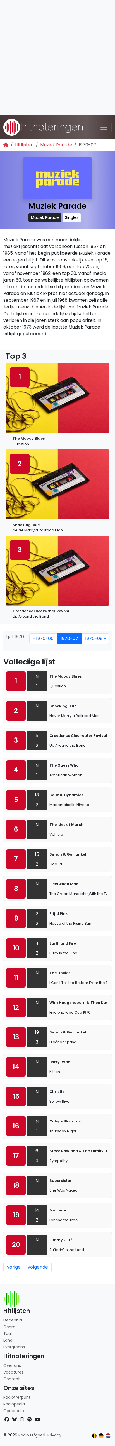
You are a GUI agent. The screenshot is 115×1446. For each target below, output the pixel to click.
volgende (38, 1267)
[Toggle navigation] (104, 127)
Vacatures (13, 1372)
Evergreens (14, 1347)
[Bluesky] (14, 1419)
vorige (14, 1267)
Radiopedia (14, 1404)
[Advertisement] (57, 57)
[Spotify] (29, 1419)
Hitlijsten (24, 145)
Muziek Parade (56, 145)
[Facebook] (6, 1419)
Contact (11, 1379)
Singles (71, 217)
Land (8, 1340)
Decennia (12, 1320)
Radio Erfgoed (31, 1435)
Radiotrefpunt (16, 1397)
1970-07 (69, 638)
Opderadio (13, 1411)
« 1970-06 (43, 638)
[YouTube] (37, 1419)
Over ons (12, 1365)
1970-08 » (95, 638)
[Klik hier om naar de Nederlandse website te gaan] (108, 1435)
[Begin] (5, 145)
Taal (7, 1333)
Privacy (54, 1435)
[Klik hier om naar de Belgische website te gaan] (94, 1435)
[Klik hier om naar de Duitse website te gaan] (101, 1435)
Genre (9, 1327)
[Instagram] (22, 1419)
